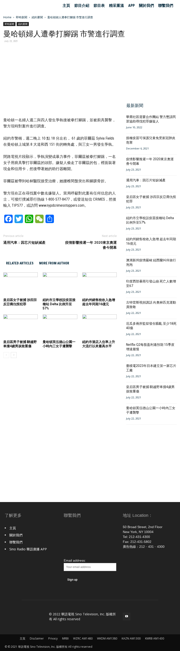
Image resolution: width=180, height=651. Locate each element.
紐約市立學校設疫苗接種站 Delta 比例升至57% (59, 304)
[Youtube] (126, 616)
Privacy (53, 638)
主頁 (66, 5)
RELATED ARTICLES (20, 263)
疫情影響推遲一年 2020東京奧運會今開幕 (91, 245)
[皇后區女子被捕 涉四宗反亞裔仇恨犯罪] (20, 284)
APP (131, 5)
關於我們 (146, 5)
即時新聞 (21, 17)
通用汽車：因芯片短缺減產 (24, 242)
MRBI (65, 638)
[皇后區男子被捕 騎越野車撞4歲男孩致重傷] (20, 326)
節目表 (99, 5)
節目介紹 (81, 5)
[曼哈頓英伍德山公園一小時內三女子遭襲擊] (60, 326)
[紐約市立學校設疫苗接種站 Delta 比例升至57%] (60, 284)
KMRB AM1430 (154, 638)
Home (7, 17)
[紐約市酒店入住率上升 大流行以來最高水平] (99, 326)
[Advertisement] (150, 70)
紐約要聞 (37, 17)
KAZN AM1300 (131, 638)
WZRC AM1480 (83, 638)
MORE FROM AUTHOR (54, 263)
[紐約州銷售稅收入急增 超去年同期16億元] (99, 284)
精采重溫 (116, 5)
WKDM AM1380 (107, 638)
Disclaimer (37, 638)
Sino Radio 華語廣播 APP (28, 549)
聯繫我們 (165, 5)
